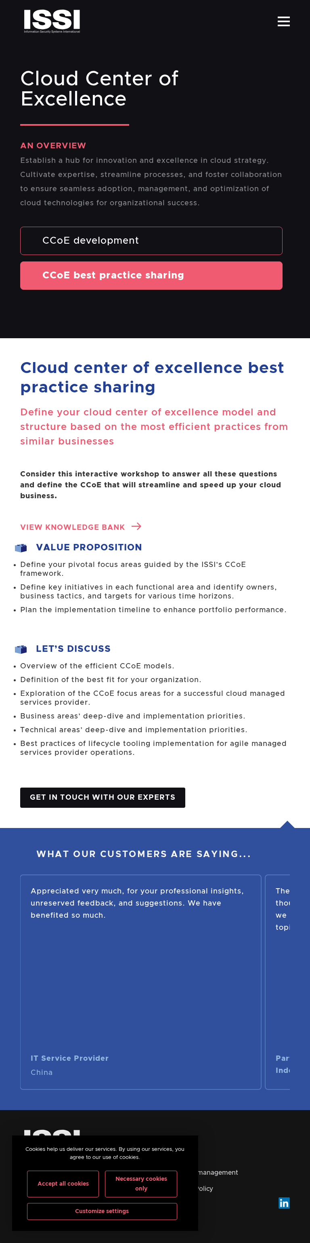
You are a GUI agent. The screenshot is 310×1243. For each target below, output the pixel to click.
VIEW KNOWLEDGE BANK (74, 527)
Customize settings (102, 1211)
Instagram (284, 1203)
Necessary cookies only (141, 1184)
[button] (284, 21)
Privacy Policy (191, 1189)
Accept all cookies (63, 1184)
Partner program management (190, 1172)
